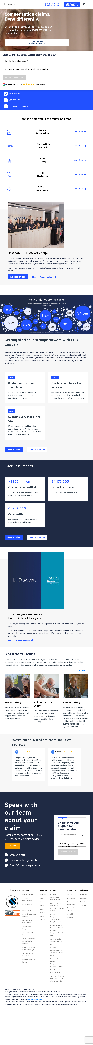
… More (33, 776)
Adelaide (43, 913)
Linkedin (83, 902)
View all (82, 671)
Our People (71, 898)
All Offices (43, 920)
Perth (42, 906)
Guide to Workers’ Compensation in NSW (56, 941)
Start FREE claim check (14, 77)
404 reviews (40, 85)
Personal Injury (27, 895)
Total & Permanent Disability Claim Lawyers (29, 941)
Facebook (83, 898)
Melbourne (44, 895)
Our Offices (71, 914)
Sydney (42, 898)
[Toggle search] (84, 4)
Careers (70, 895)
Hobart (42, 916)
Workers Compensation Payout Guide (55, 897)
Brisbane (43, 902)
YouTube (83, 906)
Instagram (83, 895)
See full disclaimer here (35, 999)
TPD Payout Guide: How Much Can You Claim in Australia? (57, 978)
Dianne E (59, 752)
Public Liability (27, 911)
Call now (12, 846)
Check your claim (68, 852)
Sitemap (70, 918)
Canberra (43, 909)
